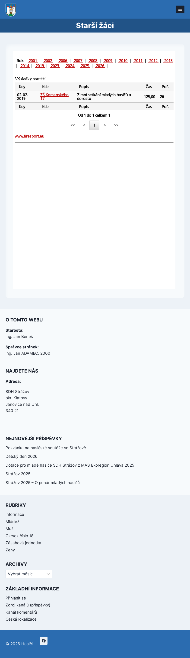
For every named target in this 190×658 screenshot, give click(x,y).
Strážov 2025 (18, 473)
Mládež (12, 521)
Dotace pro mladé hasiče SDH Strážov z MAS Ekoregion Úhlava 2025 (70, 465)
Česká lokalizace (21, 619)
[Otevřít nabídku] (180, 9)
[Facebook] (44, 641)
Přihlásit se (16, 598)
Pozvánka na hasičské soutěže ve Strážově (46, 447)
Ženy (10, 550)
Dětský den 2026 (22, 456)
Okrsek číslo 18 (19, 536)
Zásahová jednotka (23, 542)
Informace (15, 514)
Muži (10, 528)
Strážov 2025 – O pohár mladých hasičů (43, 482)
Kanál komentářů (21, 612)
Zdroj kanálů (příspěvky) (28, 605)
